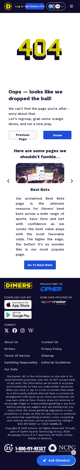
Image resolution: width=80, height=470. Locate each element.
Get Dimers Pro (35, 6)
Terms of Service (17, 355)
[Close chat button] (73, 452)
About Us (11, 342)
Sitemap (47, 355)
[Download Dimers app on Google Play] (18, 315)
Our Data (10, 369)
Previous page (22, 136)
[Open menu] (71, 6)
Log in (19, 6)
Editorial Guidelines (56, 362)
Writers (9, 348)
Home (57, 135)
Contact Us (49, 342)
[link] (6, 331)
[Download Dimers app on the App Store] (18, 304)
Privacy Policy (51, 348)
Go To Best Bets (40, 265)
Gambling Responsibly (20, 362)
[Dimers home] (8, 6)
